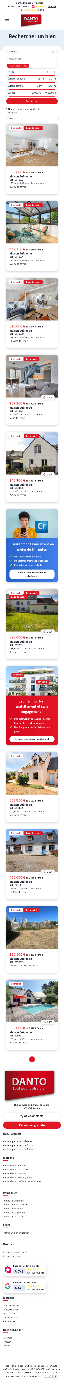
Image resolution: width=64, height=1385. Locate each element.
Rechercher (32, 101)
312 (51, 78)
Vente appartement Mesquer (18, 1141)
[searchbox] (32, 59)
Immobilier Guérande (13, 1200)
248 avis (52, 6)
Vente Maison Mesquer (14, 1173)
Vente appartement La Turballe (19, 1149)
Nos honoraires (10, 1317)
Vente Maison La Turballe (15, 1169)
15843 (49, 86)
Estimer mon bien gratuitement (32, 739)
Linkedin (7, 1345)
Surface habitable (16, 78)
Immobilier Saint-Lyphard (15, 1204)
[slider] (7, 75)
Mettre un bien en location (16, 1233)
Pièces (11, 71)
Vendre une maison (12, 1256)
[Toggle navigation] (7, 20)
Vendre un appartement (15, 1252)
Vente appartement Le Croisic (18, 1145)
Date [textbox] (12, 118)
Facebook (7, 1337)
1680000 (49, 93)
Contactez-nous (11, 1309)
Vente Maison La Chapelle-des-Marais (22, 1181)
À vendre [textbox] (31, 51)
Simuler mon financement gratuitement (32, 574)
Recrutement (10, 1321)
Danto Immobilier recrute (29, 3)
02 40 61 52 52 (33, 1116)
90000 (35, 93)
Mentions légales (11, 1305)
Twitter (7, 1341)
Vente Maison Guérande (15, 1165)
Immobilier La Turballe (14, 1212)
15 (54, 71)
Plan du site (9, 1313)
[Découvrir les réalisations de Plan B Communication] (50, 1376)
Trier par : (11, 112)
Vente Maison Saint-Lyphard (17, 1177)
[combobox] (32, 51)
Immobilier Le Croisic (13, 1216)
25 (39, 78)
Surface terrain (15, 86)
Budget (11, 93)
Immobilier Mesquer (13, 1208)
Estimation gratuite (32, 1125)
